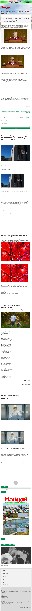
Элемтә (6, 13)
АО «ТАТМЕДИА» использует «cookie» (6, 601)
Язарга (16, 128)
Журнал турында (8, 11)
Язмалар (4, 117)
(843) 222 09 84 (28, 607)
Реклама (2, 13)
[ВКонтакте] (25, 117)
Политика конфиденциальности (5, 603)
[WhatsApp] (27, 117)
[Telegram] (28, 117)
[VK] (31, 7)
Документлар (5, 584)
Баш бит (2, 11)
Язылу (23, 11)
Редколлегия (14, 11)
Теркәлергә (22, 130)
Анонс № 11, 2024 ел (5, 535)
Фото (25, 11)
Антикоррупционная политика (5, 600)
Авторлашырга (8, 130)
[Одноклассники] (26, 117)
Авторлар (19, 11)
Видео (28, 11)
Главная (4, 570)
